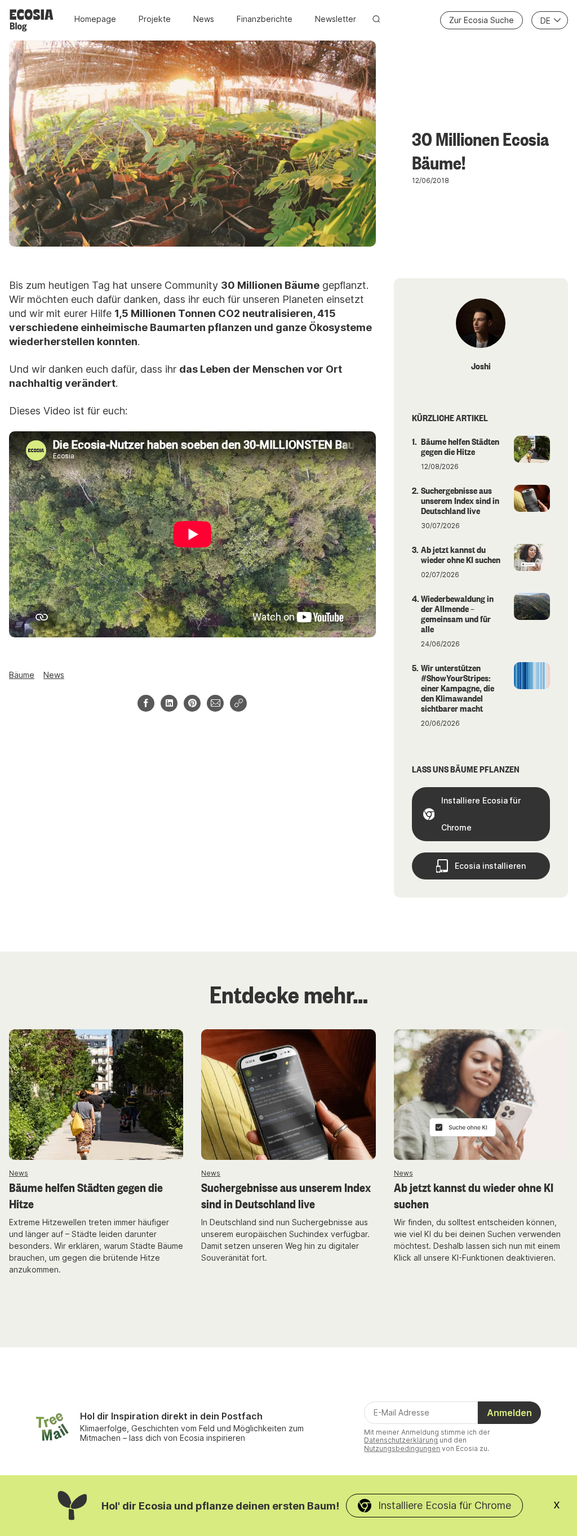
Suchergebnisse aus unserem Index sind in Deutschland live (286, 1195)
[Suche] (376, 19)
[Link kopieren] (238, 703)
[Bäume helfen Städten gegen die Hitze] (96, 1094)
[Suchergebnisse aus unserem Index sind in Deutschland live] (288, 1094)
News (203, 19)
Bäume (21, 675)
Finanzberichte (264, 19)
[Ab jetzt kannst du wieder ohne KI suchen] (481, 1094)
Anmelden (509, 1412)
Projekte (155, 19)
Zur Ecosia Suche (481, 20)
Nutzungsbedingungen (402, 1448)
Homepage (95, 19)
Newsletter (335, 19)
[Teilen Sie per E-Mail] (215, 703)
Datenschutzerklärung (401, 1440)
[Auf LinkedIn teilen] (169, 703)
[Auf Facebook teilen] (145, 703)
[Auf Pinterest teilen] (192, 703)
